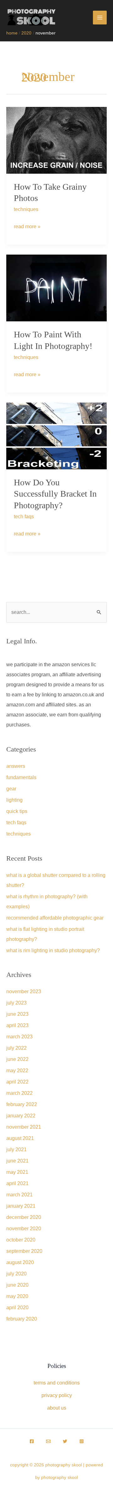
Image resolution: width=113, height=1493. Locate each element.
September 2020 (24, 1251)
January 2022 (20, 1115)
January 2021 (20, 1206)
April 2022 (17, 1081)
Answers (15, 766)
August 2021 (20, 1138)
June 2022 (17, 1059)
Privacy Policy (56, 1395)
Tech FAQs (24, 516)
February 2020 (21, 1319)
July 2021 (16, 1149)
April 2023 (17, 1025)
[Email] (48, 1441)
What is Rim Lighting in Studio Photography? (53, 950)
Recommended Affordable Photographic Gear (55, 918)
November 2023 (23, 991)
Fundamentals (21, 777)
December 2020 (23, 1217)
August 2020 (20, 1262)
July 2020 (16, 1273)
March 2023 (19, 1036)
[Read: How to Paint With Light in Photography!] (56, 287)
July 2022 (16, 1048)
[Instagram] (82, 1441)
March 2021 (19, 1194)
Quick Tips (16, 811)
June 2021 (17, 1160)
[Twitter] (65, 1441)
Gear (11, 788)
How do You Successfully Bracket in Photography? (55, 493)
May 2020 (17, 1296)
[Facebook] (32, 1441)
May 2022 (17, 1070)
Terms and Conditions (57, 1382)
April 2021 (17, 1183)
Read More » (27, 228)
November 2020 (23, 1228)
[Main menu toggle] (100, 17)
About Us (56, 1408)
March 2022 (19, 1093)
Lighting (14, 800)
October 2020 (20, 1239)
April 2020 (17, 1307)
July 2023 (16, 1002)
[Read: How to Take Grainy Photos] (56, 139)
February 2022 (21, 1104)
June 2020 (17, 1285)
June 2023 (17, 1014)
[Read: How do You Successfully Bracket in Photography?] (56, 435)
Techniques (26, 209)
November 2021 (23, 1127)
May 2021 (17, 1172)
